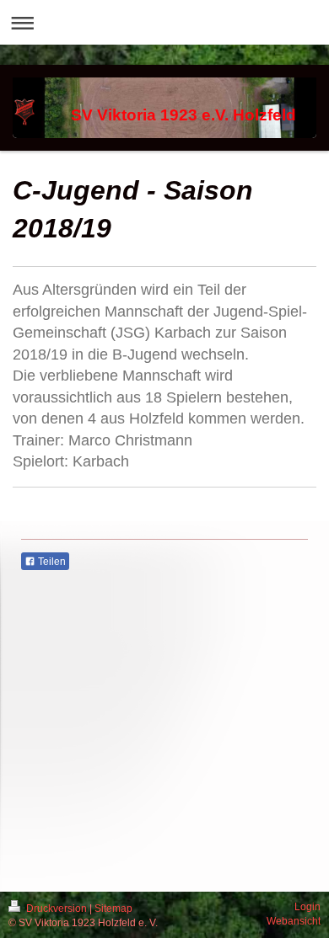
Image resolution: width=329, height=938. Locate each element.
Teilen (50, 562)
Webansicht (294, 921)
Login (307, 907)
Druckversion (56, 908)
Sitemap (113, 908)
